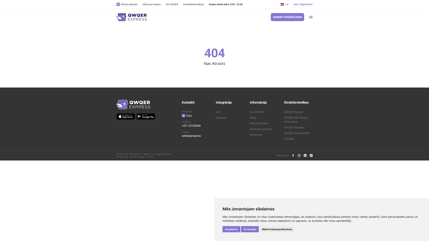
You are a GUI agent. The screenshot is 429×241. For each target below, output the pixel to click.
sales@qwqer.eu (191, 135)
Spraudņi (221, 117)
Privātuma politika (261, 129)
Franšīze (289, 138)
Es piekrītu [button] (231, 229)
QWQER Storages (294, 127)
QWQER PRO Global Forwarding (296, 119)
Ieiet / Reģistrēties (303, 4)
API (218, 112)
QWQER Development (297, 133)
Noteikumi (256, 134)
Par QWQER (257, 112)
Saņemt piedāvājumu (287, 17)
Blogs (253, 117)
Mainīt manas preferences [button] (277, 229)
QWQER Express (293, 112)
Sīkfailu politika (259, 123)
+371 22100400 (191, 125)
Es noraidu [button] (250, 229)
